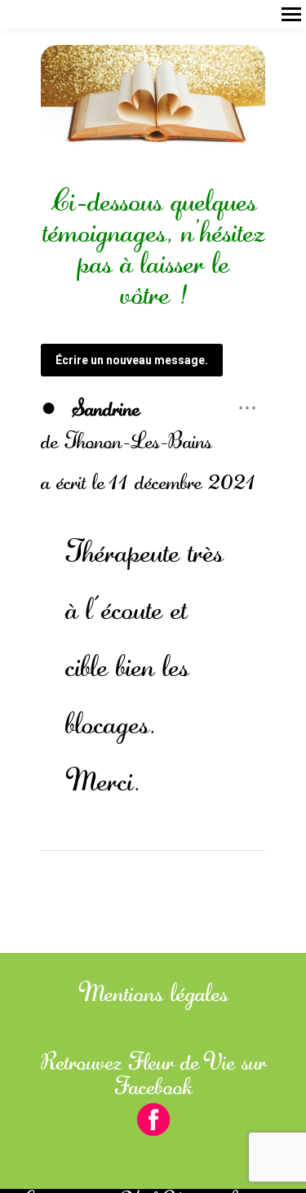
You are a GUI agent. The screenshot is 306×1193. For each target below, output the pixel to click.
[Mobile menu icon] (291, 14)
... (251, 401)
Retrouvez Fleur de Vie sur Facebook (153, 1074)
